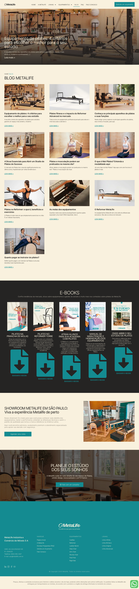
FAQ (82, 4)
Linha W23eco (107, 543)
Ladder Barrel (74, 546)
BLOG (76, 4)
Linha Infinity (106, 540)
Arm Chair (73, 552)
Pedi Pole (73, 557)
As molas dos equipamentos (62, 209)
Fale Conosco (41, 552)
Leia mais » (9, 57)
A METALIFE (42, 4)
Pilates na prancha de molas (17, 335)
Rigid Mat (73, 560)
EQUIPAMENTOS (64, 4)
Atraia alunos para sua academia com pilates (69, 336)
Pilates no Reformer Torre (43, 335)
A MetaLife (40, 543)
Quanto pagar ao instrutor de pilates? (21, 257)
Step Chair (73, 549)
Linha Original (106, 546)
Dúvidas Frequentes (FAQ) (45, 546)
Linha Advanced (107, 549)
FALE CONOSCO (91, 4)
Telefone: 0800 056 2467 (13, 554)
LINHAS (51, 4)
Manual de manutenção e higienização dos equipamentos (95, 337)
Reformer (73, 543)
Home (6, 74)
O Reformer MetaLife (104, 209)
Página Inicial (41, 540)
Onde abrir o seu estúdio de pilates (121, 334)
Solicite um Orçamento (44, 549)
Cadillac (72, 540)
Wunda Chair (74, 555)
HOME (33, 4)
